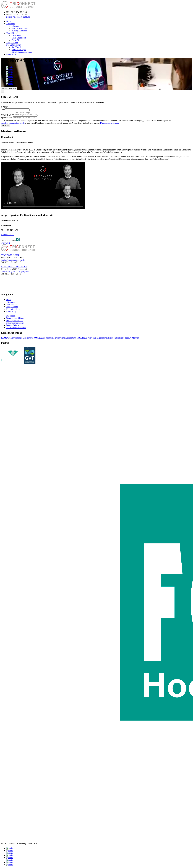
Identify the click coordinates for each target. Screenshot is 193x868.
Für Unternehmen (13, 45)
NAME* (4, 107)
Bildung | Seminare (19, 31)
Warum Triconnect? (20, 28)
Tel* (3, 110)
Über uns (15, 26)
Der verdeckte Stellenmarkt (17, 338)
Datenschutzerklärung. (109, 123)
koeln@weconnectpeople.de (13, 260)
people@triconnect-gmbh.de (18, 17)
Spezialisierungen (19, 49)
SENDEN (5, 126)
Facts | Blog (11, 54)
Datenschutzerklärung (15, 318)
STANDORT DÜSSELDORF (14, 267)
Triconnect (10, 24)
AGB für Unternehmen (16, 327)
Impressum (10, 316)
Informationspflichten (15, 323)
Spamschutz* (6, 118)
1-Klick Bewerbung (9, 88)
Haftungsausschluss (14, 320)
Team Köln (16, 35)
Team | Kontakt (12, 33)
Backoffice (16, 40)
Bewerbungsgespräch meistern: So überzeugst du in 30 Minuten (108, 338)
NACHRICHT (7, 115)
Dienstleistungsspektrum (22, 52)
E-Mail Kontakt (7, 235)
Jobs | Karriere (12, 42)
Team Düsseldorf (19, 38)
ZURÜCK (5, 243)
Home (8, 21)
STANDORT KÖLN (10, 255)
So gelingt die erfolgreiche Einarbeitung (55, 338)
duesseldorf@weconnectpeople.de (15, 271)
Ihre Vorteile (17, 47)
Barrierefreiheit (12, 325)
